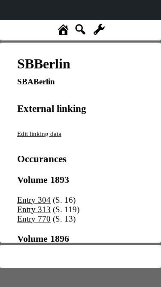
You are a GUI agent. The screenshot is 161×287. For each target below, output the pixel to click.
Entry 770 (34, 218)
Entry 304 (34, 199)
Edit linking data (39, 133)
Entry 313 (34, 209)
